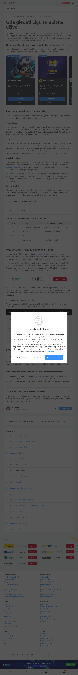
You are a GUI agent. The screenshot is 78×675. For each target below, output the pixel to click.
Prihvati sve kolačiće (54, 358)
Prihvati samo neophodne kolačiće (29, 358)
